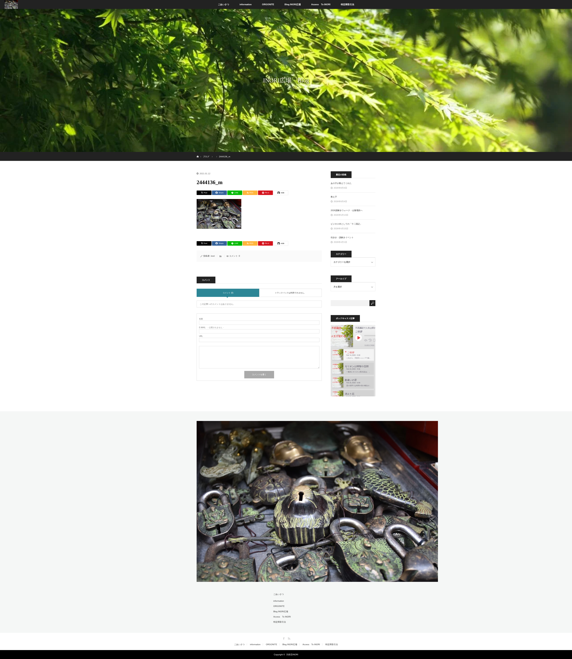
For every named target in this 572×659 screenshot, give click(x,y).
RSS (288, 638)
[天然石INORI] (317, 579)
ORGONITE (268, 4)
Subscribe (369, 345)
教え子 (334, 197)
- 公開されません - (211, 327)
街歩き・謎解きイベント (342, 237)
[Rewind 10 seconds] (370, 340)
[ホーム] (198, 153)
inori (213, 256)
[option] (353, 355)
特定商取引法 (347, 4)
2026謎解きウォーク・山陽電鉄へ (347, 210)
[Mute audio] (365, 340)
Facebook (283, 638)
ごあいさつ (223, 4)
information (246, 4)
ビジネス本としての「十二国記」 (346, 224)
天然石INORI (292, 654)
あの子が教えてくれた (341, 183)
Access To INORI (320, 4)
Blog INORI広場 (293, 4)
